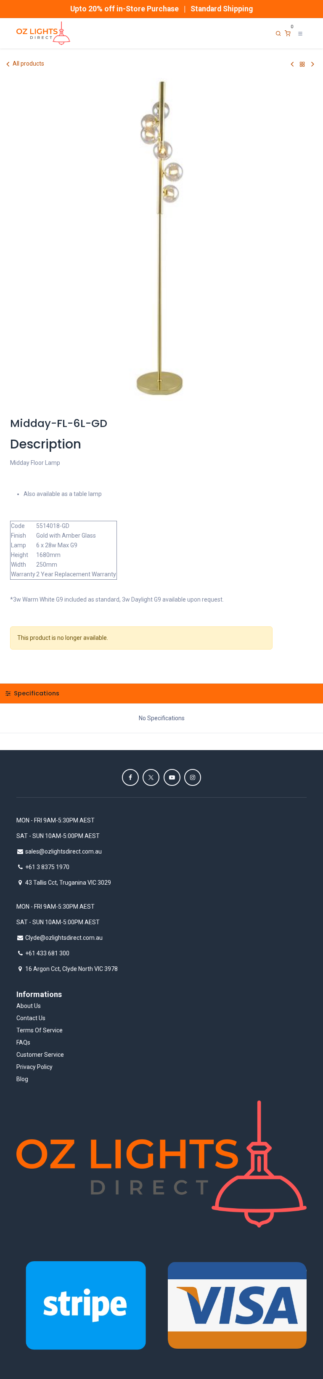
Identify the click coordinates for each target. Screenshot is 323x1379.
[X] (151, 777)
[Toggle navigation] (300, 33)
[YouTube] (172, 777)
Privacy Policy (34, 1066)
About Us (28, 1005)
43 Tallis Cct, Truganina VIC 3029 (68, 882)
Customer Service (40, 1054)
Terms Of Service (39, 1030)
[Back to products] (302, 64)
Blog (22, 1079)
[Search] (278, 33)
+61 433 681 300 (47, 953)
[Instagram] (192, 777)
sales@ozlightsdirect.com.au (63, 851)
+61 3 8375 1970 (47, 867)
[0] (288, 33)
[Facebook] (130, 777)
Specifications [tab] (35, 693)
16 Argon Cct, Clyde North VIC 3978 (71, 968)
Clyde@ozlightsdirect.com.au (64, 937)
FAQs (23, 1042)
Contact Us (30, 1018)
